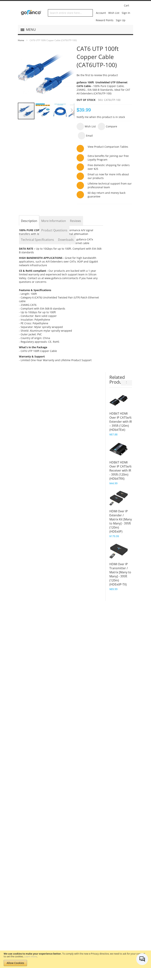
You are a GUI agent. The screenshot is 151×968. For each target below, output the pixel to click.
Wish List (113, 13)
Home (21, 40)
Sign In (126, 13)
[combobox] (70, 13)
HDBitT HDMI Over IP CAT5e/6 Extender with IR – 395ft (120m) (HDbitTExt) (120, 421)
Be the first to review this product (97, 75)
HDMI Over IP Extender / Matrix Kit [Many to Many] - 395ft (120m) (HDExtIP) (120, 521)
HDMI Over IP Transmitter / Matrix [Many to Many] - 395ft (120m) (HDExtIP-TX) (120, 574)
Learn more (30, 956)
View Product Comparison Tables (108, 146)
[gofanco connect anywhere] (31, 13)
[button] (43, 111)
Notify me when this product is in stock (101, 117)
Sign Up (120, 20)
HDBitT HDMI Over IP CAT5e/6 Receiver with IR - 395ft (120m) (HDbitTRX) (120, 470)
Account (101, 13)
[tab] (29, 221)
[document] (75, 959)
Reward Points (104, 20)
